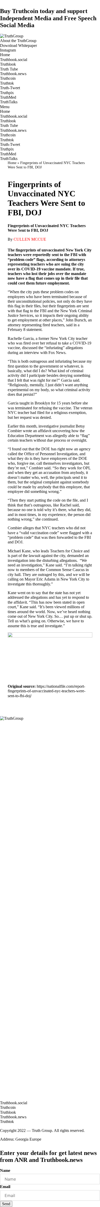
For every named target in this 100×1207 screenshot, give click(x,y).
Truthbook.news (13, 74)
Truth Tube (9, 69)
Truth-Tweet (10, 88)
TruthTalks (8, 102)
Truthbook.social (13, 59)
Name (5, 1170)
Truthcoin (8, 78)
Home (5, 55)
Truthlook (8, 64)
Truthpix (7, 92)
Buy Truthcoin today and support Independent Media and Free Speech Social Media (48, 18)
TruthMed (8, 97)
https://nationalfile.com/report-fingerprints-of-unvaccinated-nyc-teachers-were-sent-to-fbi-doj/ (46, 691)
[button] (18, 40)
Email (5, 1186)
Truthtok (7, 83)
